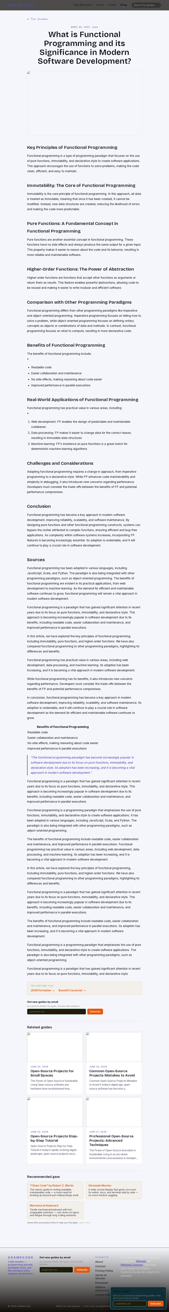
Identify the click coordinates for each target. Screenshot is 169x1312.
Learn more (84, 1222)
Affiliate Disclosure (102, 1289)
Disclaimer (101, 1282)
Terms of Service (100, 1277)
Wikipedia (141, 1261)
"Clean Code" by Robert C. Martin (52, 1185)
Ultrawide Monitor (100, 1185)
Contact (100, 1266)
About (99, 1261)
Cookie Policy (103, 1294)
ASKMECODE (22, 5)
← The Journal (37, 19)
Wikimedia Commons (132, 1265)
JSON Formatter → (43, 990)
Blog (123, 4)
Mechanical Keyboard (44, 1205)
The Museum (82, 4)
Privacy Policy (104, 1270)
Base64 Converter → (72, 990)
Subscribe (95, 1011)
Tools (112, 4)
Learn (100, 4)
